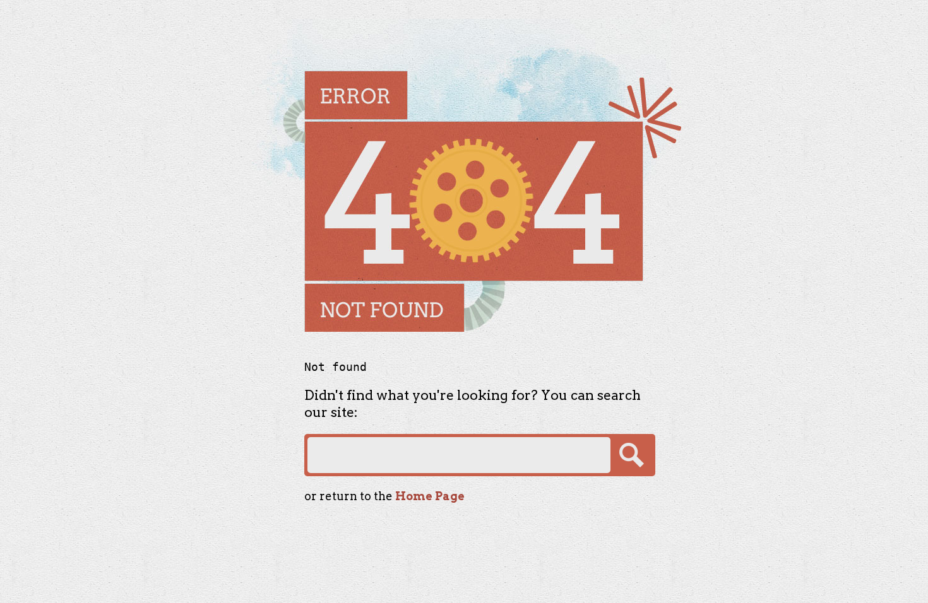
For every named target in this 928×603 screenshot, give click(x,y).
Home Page (430, 496)
